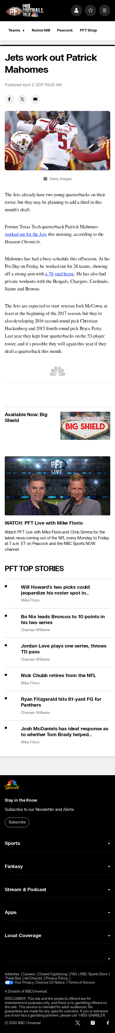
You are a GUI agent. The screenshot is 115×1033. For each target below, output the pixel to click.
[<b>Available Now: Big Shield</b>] (85, 426)
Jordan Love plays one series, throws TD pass (63, 649)
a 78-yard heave (59, 273)
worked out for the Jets (26, 234)
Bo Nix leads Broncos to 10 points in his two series (63, 619)
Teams (14, 30)
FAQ (73, 974)
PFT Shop (88, 30)
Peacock (65, 30)
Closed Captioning (52, 974)
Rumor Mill (41, 30)
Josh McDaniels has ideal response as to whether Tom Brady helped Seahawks (64, 732)
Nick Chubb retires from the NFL (58, 675)
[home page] (25, 10)
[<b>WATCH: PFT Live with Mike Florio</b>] (57, 486)
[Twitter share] (22, 99)
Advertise (12, 974)
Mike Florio (30, 600)
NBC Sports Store (94, 974)
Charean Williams (35, 630)
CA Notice (57, 983)
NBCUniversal (36, 992)
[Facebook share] (9, 99)
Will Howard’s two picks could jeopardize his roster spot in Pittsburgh (55, 590)
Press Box (13, 978)
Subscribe (17, 822)
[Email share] (35, 99)
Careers (29, 974)
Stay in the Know (21, 800)
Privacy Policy (56, 978)
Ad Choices (33, 978)
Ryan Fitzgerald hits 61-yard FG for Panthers (61, 702)
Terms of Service (81, 983)
